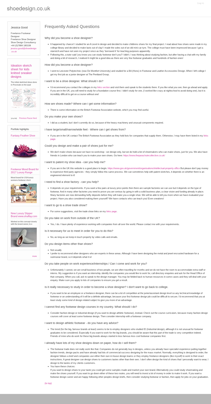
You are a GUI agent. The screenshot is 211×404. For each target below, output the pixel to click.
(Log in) (200, 3)
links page (111, 211)
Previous (23, 118)
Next (35, 118)
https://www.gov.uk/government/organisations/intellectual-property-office (144, 168)
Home (176, 14)
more (34, 256)
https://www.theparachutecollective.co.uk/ (144, 155)
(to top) (48, 383)
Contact (193, 14)
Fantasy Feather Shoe (23, 135)
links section (103, 87)
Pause (29, 118)
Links (161, 14)
